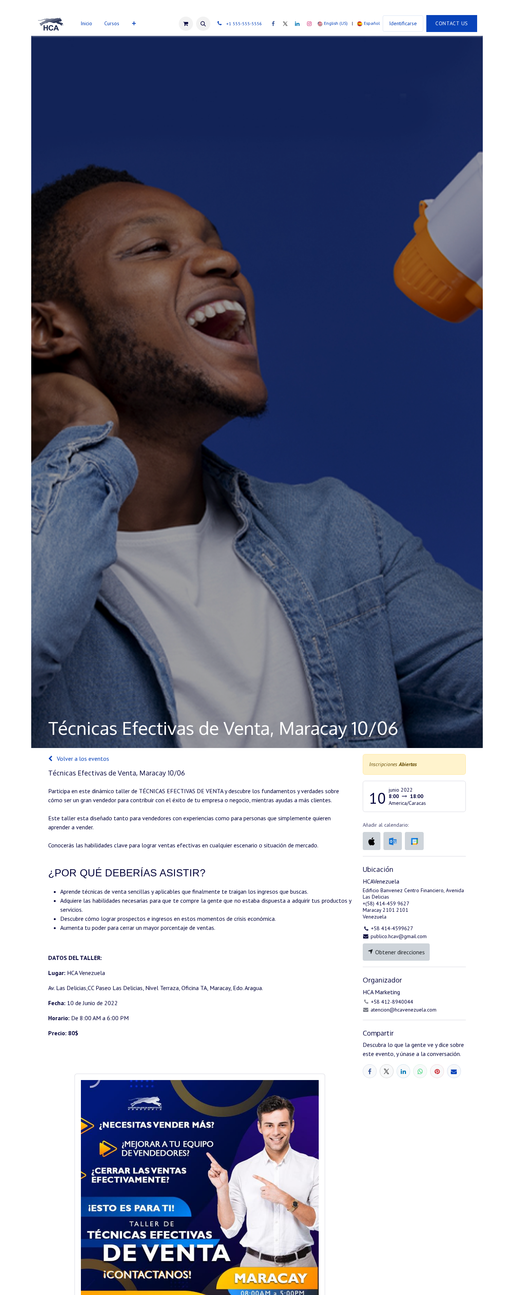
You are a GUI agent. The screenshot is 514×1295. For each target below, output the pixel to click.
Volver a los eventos (82, 758)
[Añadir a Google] (414, 841)
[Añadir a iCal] (371, 841)
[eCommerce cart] (186, 24)
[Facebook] (273, 23)
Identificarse (403, 23)
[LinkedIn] (297, 23)
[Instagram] (309, 23)
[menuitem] (86, 23)
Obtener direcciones (399, 952)
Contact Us (451, 23)
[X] (285, 23)
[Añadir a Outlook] (392, 841)
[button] (203, 24)
